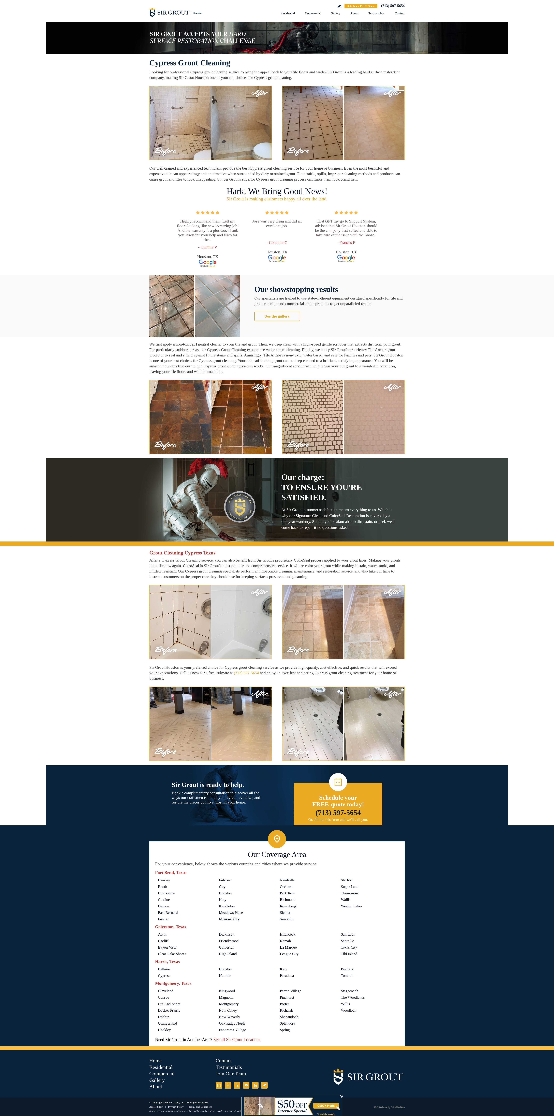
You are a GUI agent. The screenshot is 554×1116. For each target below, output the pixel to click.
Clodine (164, 900)
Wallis (345, 900)
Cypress (164, 976)
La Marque (288, 947)
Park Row (287, 893)
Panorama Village (232, 1030)
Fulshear (225, 880)
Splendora (287, 1023)
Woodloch (348, 1010)
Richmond (287, 900)
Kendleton (227, 906)
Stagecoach (349, 991)
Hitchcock (287, 934)
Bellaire (164, 969)
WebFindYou (398, 1107)
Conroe (163, 997)
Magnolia (226, 997)
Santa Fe (347, 941)
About (354, 13)
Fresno (163, 919)
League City (289, 954)
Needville (287, 880)
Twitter (237, 1085)
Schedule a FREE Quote (361, 6)
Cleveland (165, 991)
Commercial (313, 13)
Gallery (335, 13)
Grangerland (167, 1023)
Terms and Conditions (200, 1106)
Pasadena (287, 976)
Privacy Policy (176, 1106)
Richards (286, 1010)
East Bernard (168, 913)
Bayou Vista (167, 947)
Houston (225, 893)
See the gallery (277, 316)
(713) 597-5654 (393, 6)
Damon (163, 906)
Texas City (349, 947)
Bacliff (163, 941)
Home (155, 1061)
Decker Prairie (169, 1010)
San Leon (348, 934)
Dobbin (163, 1017)
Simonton (287, 919)
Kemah (285, 941)
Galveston (226, 947)
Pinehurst (287, 997)
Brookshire (166, 893)
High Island (228, 954)
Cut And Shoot (169, 1004)
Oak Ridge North (232, 1023)
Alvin (162, 934)
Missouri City (229, 919)
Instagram (219, 1085)
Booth (162, 887)
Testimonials (376, 13)
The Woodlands (353, 997)
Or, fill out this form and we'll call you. (338, 819)
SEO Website (380, 1107)
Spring (285, 1030)
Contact (400, 13)
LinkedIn (255, 1085)
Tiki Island (349, 954)
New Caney (228, 1010)
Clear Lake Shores (172, 954)
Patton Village (290, 991)
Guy (222, 887)
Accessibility (156, 1106)
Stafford (347, 880)
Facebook (228, 1085)
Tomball (347, 976)
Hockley (164, 1030)
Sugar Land (350, 887)
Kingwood (227, 991)
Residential (287, 13)
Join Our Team (231, 1073)
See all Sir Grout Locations (236, 1039)
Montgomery (229, 1004)
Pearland (347, 969)
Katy (222, 900)
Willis (345, 1004)
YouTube (246, 1085)
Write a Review (339, 6)
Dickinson (226, 934)
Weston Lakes (351, 906)
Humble (225, 976)
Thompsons (349, 893)
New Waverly (229, 1017)
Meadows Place (231, 913)
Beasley (164, 880)
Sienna (285, 913)
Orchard (286, 887)
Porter (284, 1004)
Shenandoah (289, 1017)
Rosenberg (288, 906)
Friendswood (229, 941)
